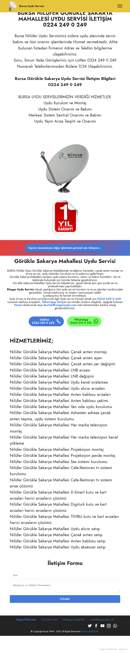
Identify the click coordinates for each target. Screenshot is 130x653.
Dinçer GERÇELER (90, 631)
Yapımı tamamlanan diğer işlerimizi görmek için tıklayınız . (65, 248)
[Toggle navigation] (119, 6)
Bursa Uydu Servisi (31, 6)
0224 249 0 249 (109, 299)
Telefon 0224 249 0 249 (43, 321)
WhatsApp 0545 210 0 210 (81, 321)
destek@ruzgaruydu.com (102, 619)
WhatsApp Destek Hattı (74, 619)
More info (123, 649)
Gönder (65, 599)
